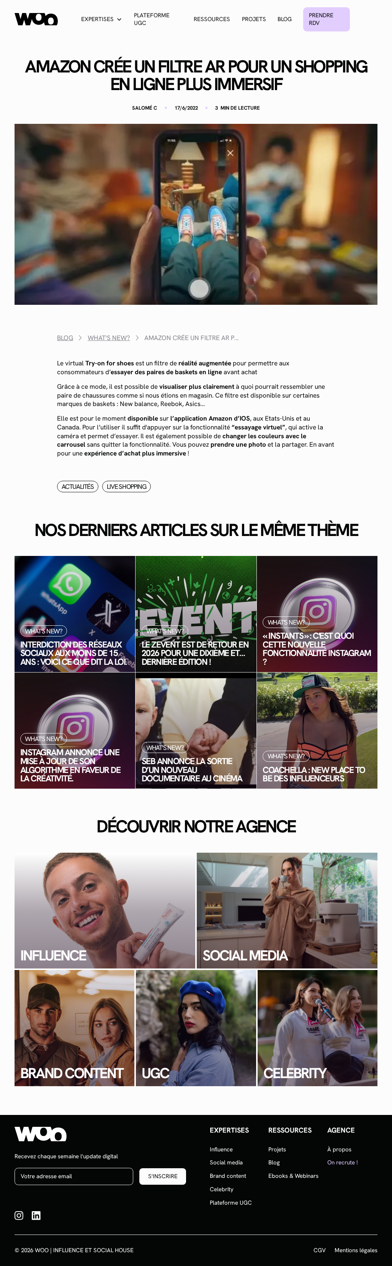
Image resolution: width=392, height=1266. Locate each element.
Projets (254, 19)
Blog (285, 19)
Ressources (212, 19)
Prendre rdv (321, 19)
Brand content (228, 1176)
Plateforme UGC (152, 19)
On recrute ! (342, 1162)
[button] (101, 19)
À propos (339, 1149)
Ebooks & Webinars (293, 1176)
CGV (320, 1250)
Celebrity (222, 1189)
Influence (221, 1149)
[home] (36, 19)
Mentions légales (356, 1250)
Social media (226, 1162)
